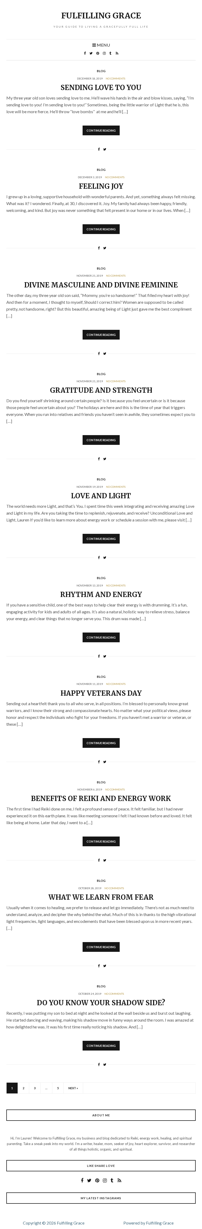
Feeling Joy (101, 186)
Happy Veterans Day (101, 693)
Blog (101, 71)
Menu (103, 45)
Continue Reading (101, 130)
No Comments (115, 78)
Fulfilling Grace (101, 16)
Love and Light (101, 495)
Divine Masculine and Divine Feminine (101, 285)
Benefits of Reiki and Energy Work (101, 798)
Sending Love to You (101, 87)
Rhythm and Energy (101, 594)
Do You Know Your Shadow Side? (101, 1002)
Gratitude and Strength (101, 390)
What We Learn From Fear (101, 897)
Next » (73, 1088)
